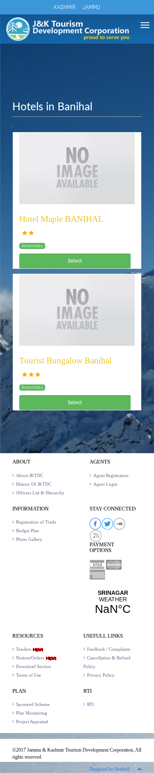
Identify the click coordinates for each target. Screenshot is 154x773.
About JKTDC (29, 475)
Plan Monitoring (31, 712)
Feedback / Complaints (108, 649)
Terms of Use (28, 675)
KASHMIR (65, 7)
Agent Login (105, 484)
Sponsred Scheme (33, 704)
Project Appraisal (32, 721)
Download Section (33, 666)
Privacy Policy (101, 675)
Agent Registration (111, 475)
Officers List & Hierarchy (40, 492)
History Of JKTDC (33, 484)
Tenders (24, 649)
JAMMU (91, 7)
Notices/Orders (30, 657)
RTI (90, 704)
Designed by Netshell (110, 768)
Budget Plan (27, 530)
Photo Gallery (29, 539)
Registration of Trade (36, 521)
